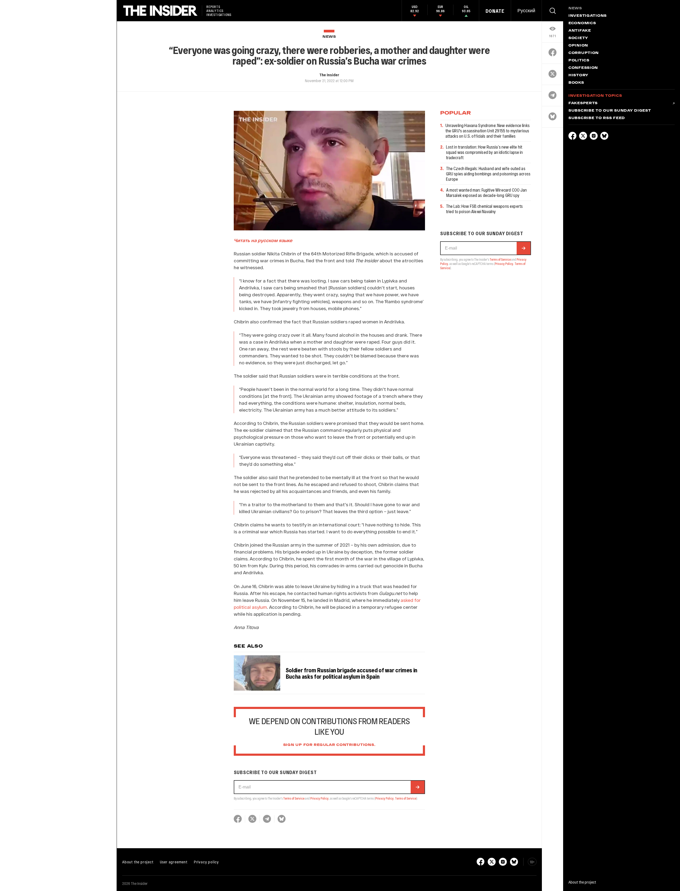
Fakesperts (583, 103)
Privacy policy (206, 861)
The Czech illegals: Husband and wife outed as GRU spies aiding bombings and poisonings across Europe (488, 173)
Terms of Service (293, 798)
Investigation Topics (595, 96)
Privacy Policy (319, 798)
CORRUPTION (583, 53)
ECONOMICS (582, 23)
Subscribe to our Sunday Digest (609, 110)
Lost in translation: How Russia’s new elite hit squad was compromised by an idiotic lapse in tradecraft (484, 152)
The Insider (329, 74)
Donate (495, 11)
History (578, 75)
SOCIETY (578, 38)
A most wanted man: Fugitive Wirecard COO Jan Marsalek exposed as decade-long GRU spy (486, 192)
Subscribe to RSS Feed (596, 118)
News (329, 36)
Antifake (579, 30)
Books (576, 83)
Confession (583, 68)
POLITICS (578, 60)
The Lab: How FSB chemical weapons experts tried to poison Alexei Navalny (484, 209)
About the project (138, 861)
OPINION (578, 45)
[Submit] (417, 787)
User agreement (174, 861)
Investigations (587, 16)
